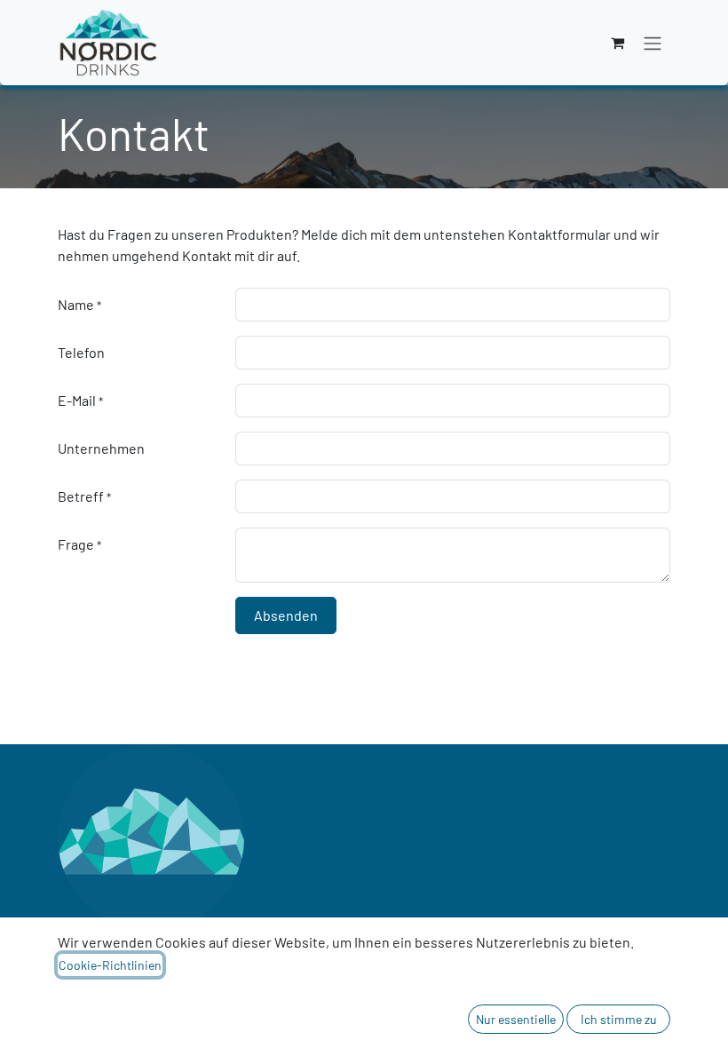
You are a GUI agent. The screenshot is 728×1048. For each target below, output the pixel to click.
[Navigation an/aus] (652, 42)
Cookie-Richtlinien (110, 965)
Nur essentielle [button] (516, 1019)
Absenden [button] (286, 615)
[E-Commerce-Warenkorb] (617, 42)
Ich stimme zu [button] (619, 1019)
